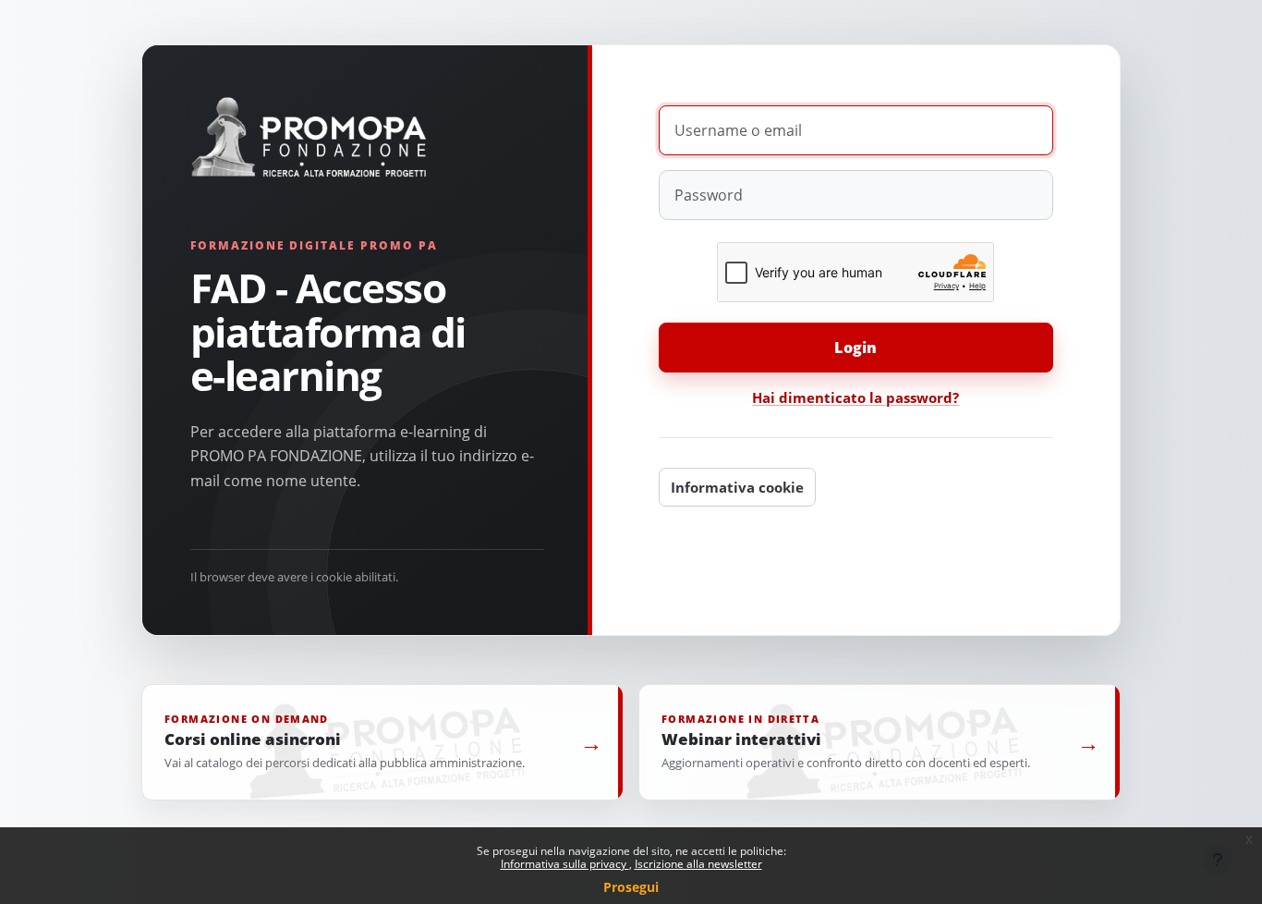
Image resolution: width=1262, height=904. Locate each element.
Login (855, 347)
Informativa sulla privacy (565, 864)
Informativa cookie (737, 487)
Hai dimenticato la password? (855, 397)
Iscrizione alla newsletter (698, 864)
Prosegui (631, 887)
